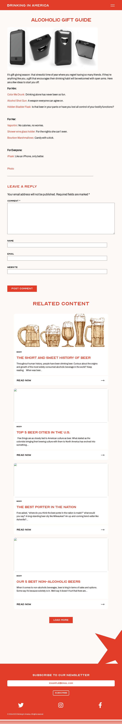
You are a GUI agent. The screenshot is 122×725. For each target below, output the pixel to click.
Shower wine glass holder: (21, 131)
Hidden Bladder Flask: (19, 107)
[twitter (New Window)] (21, 705)
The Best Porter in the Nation (46, 507)
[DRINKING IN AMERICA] (28, 5)
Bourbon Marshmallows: (21, 137)
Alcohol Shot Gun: (17, 100)
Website (12, 267)
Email (10, 254)
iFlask (10, 156)
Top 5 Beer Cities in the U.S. (43, 432)
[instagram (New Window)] (61, 705)
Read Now (24, 380)
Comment (13, 201)
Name (10, 241)
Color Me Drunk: (16, 94)
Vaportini (12, 125)
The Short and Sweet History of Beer (54, 358)
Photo (10, 168)
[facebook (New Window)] (101, 705)
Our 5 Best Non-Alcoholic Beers (48, 582)
